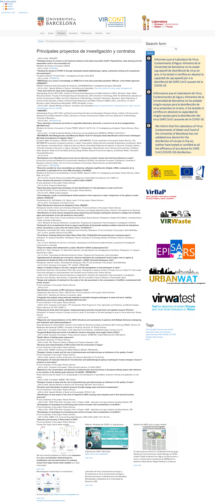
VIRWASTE (54, 78)
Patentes (98, 33)
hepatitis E (154, 329)
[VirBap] (161, 194)
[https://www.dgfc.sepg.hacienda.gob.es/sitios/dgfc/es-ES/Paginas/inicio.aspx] (176, 172)
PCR (174, 334)
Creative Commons (44, 500)
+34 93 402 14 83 (8, 12)
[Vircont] (112, 21)
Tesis (108, 33)
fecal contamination (166, 329)
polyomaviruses (152, 334)
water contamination (163, 332)
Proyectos (61, 33)
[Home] (159, 22)
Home (40, 41)
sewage (149, 337)
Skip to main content (8, 1)
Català (10, 6)
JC (170, 334)
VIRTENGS (54, 165)
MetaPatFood (55, 120)
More (148, 339)
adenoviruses (157, 337)
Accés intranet (59, 500)
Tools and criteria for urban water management (112, 88)
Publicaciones (86, 33)
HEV (160, 334)
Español (10, 8)
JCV (147, 329)
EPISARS (53, 68)
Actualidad (73, 33)
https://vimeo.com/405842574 (96, 454)
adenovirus (150, 332)
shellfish (166, 334)
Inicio (42, 33)
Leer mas (40, 469)
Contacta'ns (23, 12)
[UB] (57, 21)
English (10, 3)
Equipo (51, 33)
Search (150, 53)
